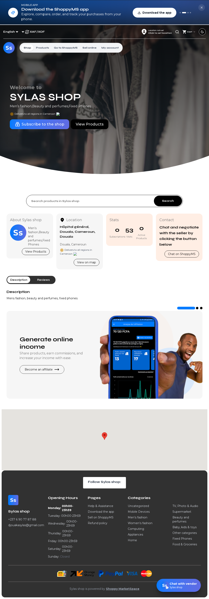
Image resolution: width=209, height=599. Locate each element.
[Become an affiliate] (190, 12)
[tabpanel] (104, 294)
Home (132, 540)
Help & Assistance (100, 506)
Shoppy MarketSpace (122, 589)
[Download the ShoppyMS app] (184, 12)
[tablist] (31, 280)
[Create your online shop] (188, 12)
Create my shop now (39, 374)
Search (168, 201)
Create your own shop (47, 338)
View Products (35, 251)
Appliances (135, 534)
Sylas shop (45, 97)
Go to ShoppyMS (66, 47)
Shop (27, 47)
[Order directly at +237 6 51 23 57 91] (180, 12)
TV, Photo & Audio (185, 506)
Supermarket (181, 512)
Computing (136, 529)
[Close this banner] (201, 7)
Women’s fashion (140, 523)
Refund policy (97, 523)
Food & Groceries (184, 544)
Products (42, 47)
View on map (86, 262)
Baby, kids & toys (184, 527)
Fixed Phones (182, 538)
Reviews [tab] (43, 280)
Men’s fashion (137, 517)
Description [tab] (18, 280)
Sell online (89, 47)
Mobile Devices (139, 512)
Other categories (184, 533)
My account (110, 47)
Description (18, 292)
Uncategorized (138, 506)
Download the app (101, 512)
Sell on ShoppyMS (100, 517)
